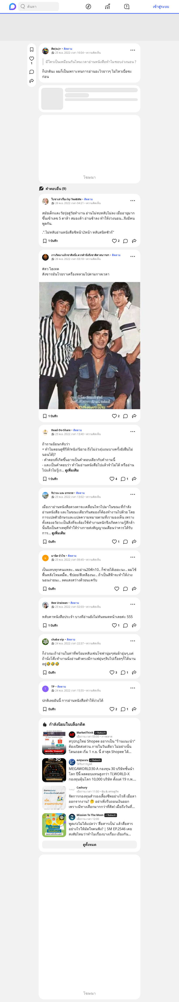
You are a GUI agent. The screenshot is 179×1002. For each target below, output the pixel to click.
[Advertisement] (89, 27)
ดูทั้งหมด (89, 844)
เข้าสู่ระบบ (161, 6)
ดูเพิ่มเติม (72, 470)
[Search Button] (22, 6)
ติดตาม (68, 49)
